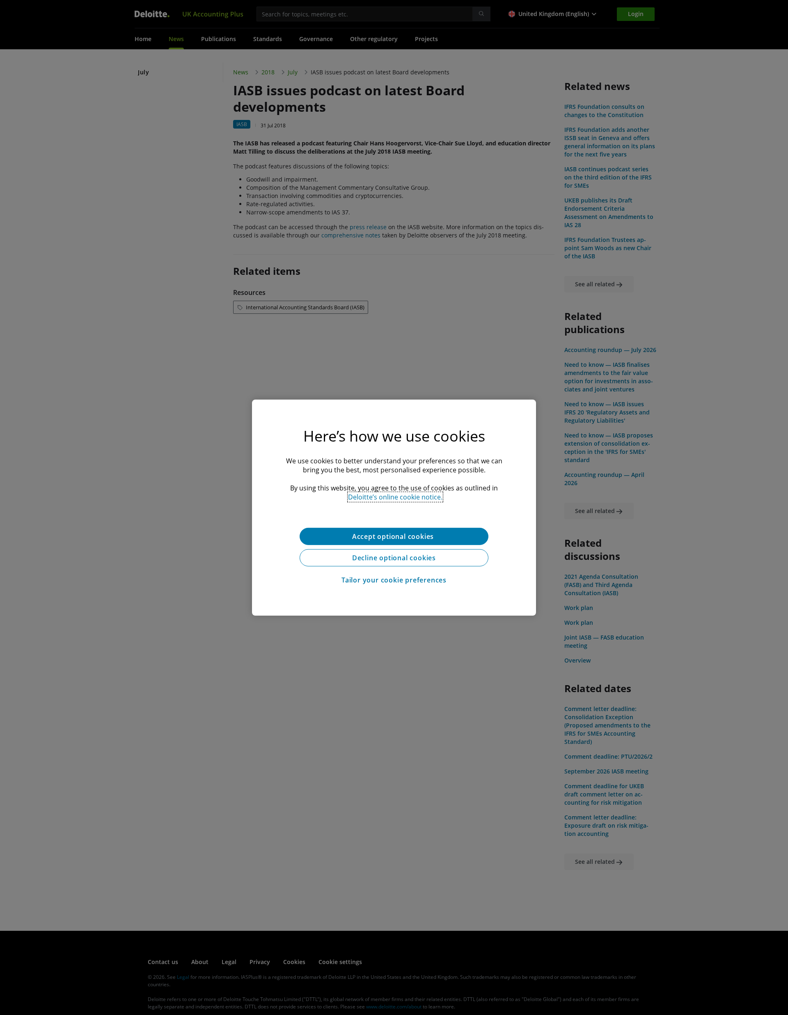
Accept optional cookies (394, 536)
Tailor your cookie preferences (394, 579)
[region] (394, 507)
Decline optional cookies (394, 557)
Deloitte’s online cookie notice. (395, 496)
